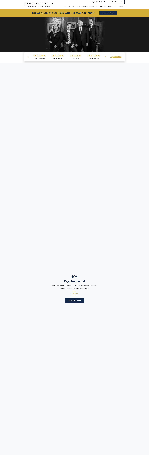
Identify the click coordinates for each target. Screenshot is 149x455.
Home (74, 291)
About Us (75, 293)
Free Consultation (117, 2)
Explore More (115, 56)
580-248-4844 (101, 2)
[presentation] (105, 56)
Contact (75, 296)
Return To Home (74, 300)
